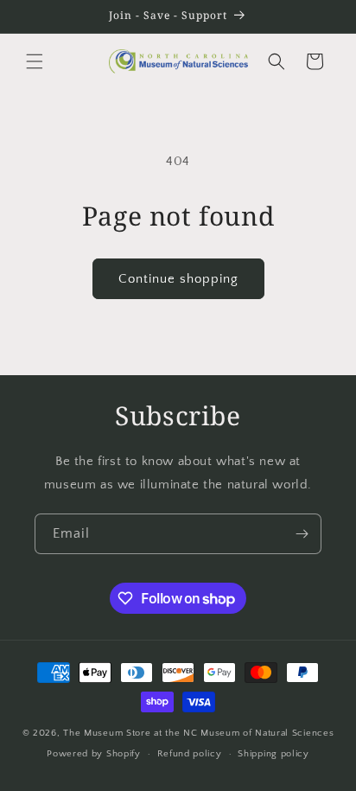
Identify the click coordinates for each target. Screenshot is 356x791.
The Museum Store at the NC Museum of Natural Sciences (198, 733)
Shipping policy (273, 754)
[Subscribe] (302, 534)
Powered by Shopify (94, 754)
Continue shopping (178, 278)
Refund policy (189, 754)
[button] (35, 61)
